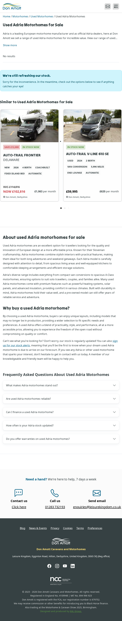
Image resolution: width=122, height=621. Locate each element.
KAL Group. (76, 611)
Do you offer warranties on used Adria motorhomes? (38, 439)
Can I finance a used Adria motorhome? (30, 412)
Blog (22, 528)
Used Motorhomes (41, 16)
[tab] (61, 208)
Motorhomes (20, 16)
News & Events (38, 528)
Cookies (68, 528)
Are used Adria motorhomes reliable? (28, 398)
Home (6, 16)
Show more (10, 45)
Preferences (95, 528)
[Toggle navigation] (115, 6)
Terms (80, 528)
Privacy (55, 528)
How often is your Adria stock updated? (30, 425)
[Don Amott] (12, 6)
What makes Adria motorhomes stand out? (32, 385)
